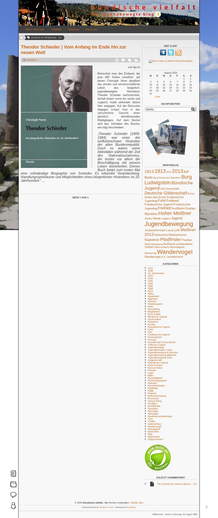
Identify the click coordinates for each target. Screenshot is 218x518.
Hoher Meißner (174, 213)
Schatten (152, 403)
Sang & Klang (155, 401)
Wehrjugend (154, 429)
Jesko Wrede (153, 218)
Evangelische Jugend (159, 327)
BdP (186, 171)
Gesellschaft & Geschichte (161, 342)
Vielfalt (149, 247)
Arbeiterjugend (155, 304)
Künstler (152, 370)
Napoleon (152, 240)
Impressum (91, 29)
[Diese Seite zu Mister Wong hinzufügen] (171, 61)
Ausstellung (154, 309)
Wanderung (150, 253)
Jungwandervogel (155, 230)
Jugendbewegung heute (160, 357)
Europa (151, 324)
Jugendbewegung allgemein (162, 355)
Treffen (151, 421)
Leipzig (169, 230)
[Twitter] (170, 55)
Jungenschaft (155, 360)
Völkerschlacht (161, 247)
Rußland (169, 244)
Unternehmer (154, 424)
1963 (150, 283)
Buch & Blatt (154, 314)
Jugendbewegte (156, 347)
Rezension (153, 398)
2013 (177, 171)
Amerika (152, 301)
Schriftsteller (154, 406)
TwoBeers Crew (106, 507)
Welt (150, 434)
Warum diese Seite (34, 29)
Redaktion (31, 60)
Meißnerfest (161, 234)
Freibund (172, 200)
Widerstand (153, 436)
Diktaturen (153, 322)
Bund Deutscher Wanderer (167, 177)
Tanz (150, 419)
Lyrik (177, 230)
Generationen (155, 337)
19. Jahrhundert (156, 273)
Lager (151, 373)
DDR (162, 188)
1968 (150, 286)
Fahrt (162, 200)
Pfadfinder (170, 239)
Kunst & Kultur (155, 365)
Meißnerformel (177, 234)
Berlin (148, 177)
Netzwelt (152, 383)
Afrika (151, 293)
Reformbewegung (154, 244)
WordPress (131, 507)
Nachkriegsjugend (157, 380)
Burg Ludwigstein (168, 179)
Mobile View (137, 502)
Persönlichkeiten (156, 385)
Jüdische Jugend (156, 344)
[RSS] (178, 55)
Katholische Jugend (158, 362)
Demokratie (172, 188)
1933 (150, 278)
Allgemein (153, 299)
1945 (150, 281)
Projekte (152, 393)
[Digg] (163, 55)
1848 (150, 270)
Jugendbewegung (169, 223)
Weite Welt (153, 431)
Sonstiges (153, 408)
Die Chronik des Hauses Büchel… (177, 484)
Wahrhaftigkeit (177, 247)
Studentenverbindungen (160, 416)
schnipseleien (184, 244)
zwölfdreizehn (175, 256)
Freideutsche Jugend (159, 204)
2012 (168, 172)
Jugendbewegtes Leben (160, 350)
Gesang (152, 339)
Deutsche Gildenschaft (166, 193)
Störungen (153, 411)
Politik (151, 390)
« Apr (157, 96)
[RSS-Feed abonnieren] (197, 24)
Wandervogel (174, 252)
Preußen (187, 240)
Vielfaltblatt (56, 29)
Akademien (153, 296)
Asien (150, 306)
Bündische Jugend (157, 316)
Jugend (176, 218)
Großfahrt (178, 208)
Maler (150, 375)
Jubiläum (166, 218)
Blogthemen (154, 311)
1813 (149, 171)
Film (150, 332)
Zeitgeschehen (155, 439)
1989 (150, 288)
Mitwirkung (73, 29)
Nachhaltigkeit (155, 378)
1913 (160, 171)
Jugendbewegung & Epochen (163, 352)
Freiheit (164, 208)
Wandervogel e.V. (155, 256)
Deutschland (154, 319)
